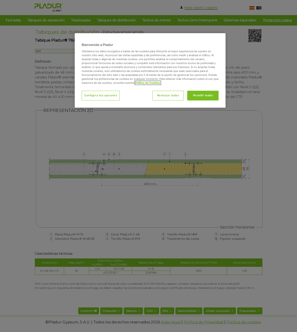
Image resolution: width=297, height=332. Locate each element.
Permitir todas (203, 95)
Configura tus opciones (100, 95)
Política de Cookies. (148, 82)
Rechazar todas (168, 95)
